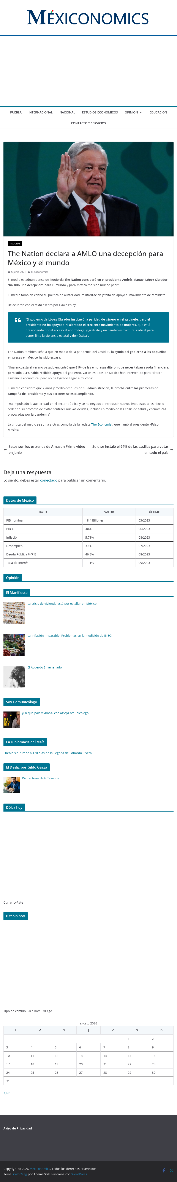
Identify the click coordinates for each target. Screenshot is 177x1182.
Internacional (40, 112)
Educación (158, 112)
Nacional (67, 112)
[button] (140, 112)
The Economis (101, 424)
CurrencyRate (13, 902)
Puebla (16, 112)
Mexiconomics (39, 272)
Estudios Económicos (100, 112)
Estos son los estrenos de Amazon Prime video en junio (47, 449)
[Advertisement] (88, 74)
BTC (29, 1011)
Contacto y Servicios (88, 123)
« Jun (7, 1093)
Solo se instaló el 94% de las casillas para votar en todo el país (130, 449)
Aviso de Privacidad (17, 1128)
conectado (48, 480)
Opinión (131, 112)
